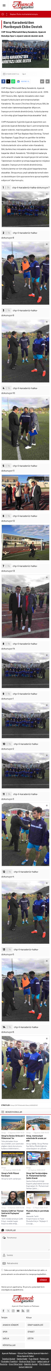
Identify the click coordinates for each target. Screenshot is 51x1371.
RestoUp (3, 1364)
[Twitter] (8, 1311)
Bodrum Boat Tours (27, 1361)
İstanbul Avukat (8, 1359)
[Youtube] (18, 1311)
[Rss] (23, 1311)
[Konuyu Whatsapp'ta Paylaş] (13, 81)
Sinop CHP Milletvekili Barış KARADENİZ (24, 1105)
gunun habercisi (25, 1367)
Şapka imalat (22, 1359)
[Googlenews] (28, 1311)
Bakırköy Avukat (31, 1364)
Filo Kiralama (44, 1364)
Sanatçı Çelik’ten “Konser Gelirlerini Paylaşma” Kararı (12, 1213)
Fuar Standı (33, 1359)
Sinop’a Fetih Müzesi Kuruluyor (10, 1174)
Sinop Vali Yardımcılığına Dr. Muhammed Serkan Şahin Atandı (36, 1175)
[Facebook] (3, 1311)
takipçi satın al (43, 1361)
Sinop (3, 1133)
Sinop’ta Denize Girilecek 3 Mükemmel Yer (12, 1136)
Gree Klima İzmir (16, 1364)
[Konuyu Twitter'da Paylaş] (8, 81)
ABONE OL (25, 81)
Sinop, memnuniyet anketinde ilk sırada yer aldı (36, 1138)
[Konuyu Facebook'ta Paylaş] (3, 81)
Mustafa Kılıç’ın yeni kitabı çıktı (37, 1212)
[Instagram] (13, 1311)
